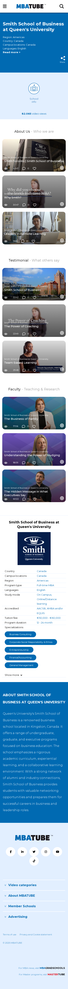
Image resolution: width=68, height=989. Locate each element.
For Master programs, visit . (42, 974)
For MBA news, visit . (42, 968)
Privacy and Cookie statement (36, 934)
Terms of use (9, 934)
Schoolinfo (34, 100)
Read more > (11, 52)
